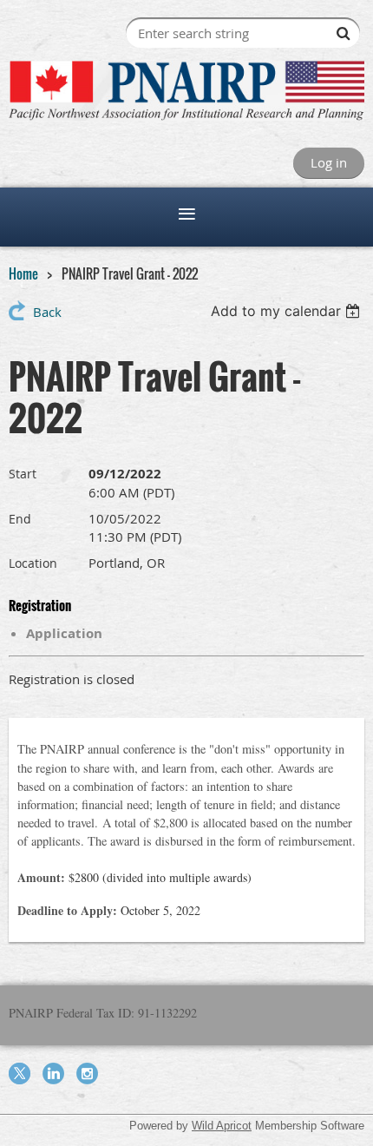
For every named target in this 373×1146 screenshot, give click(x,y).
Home (23, 273)
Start (22, 473)
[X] (19, 1073)
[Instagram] (87, 1073)
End (20, 518)
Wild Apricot (222, 1125)
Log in (329, 162)
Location (33, 563)
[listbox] (287, 310)
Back (47, 311)
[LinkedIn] (53, 1073)
